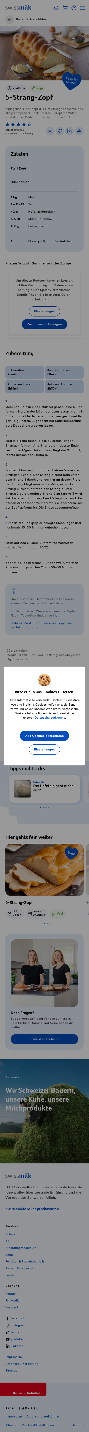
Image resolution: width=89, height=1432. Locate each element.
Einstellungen (44, 749)
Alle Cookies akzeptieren (44, 736)
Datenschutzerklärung (50, 717)
